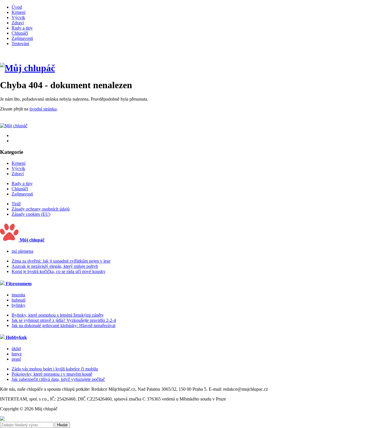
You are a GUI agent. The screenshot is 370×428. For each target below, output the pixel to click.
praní (16, 359)
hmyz (17, 353)
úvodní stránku (43, 108)
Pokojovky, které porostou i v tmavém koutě (52, 374)
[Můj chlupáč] (27, 68)
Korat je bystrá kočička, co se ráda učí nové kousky (59, 271)
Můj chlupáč (31, 239)
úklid (16, 348)
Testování (20, 43)
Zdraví (18, 22)
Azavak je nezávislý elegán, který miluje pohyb (55, 266)
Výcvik (18, 17)
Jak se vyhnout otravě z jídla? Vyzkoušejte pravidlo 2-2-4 (64, 320)
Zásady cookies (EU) (31, 214)
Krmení (18, 12)
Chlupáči (20, 33)
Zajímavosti (22, 38)
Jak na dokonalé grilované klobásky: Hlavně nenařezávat (63, 325)
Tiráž (16, 203)
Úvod (17, 7)
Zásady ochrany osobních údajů (41, 208)
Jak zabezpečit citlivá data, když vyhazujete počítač (58, 379)
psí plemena (22, 251)
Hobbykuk (16, 337)
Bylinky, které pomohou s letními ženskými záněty (58, 315)
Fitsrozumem (18, 283)
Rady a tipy (22, 27)
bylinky (18, 305)
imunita (18, 294)
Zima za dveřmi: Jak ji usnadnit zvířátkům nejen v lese (61, 261)
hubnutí (18, 300)
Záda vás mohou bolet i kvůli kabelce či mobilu (55, 368)
